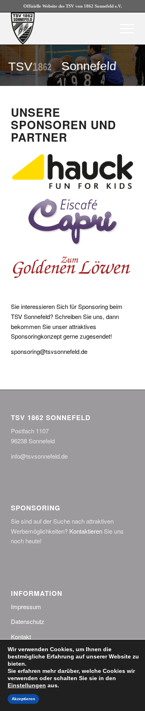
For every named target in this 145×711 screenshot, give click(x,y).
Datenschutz (27, 621)
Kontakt (21, 636)
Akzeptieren (23, 699)
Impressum (26, 606)
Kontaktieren (85, 531)
